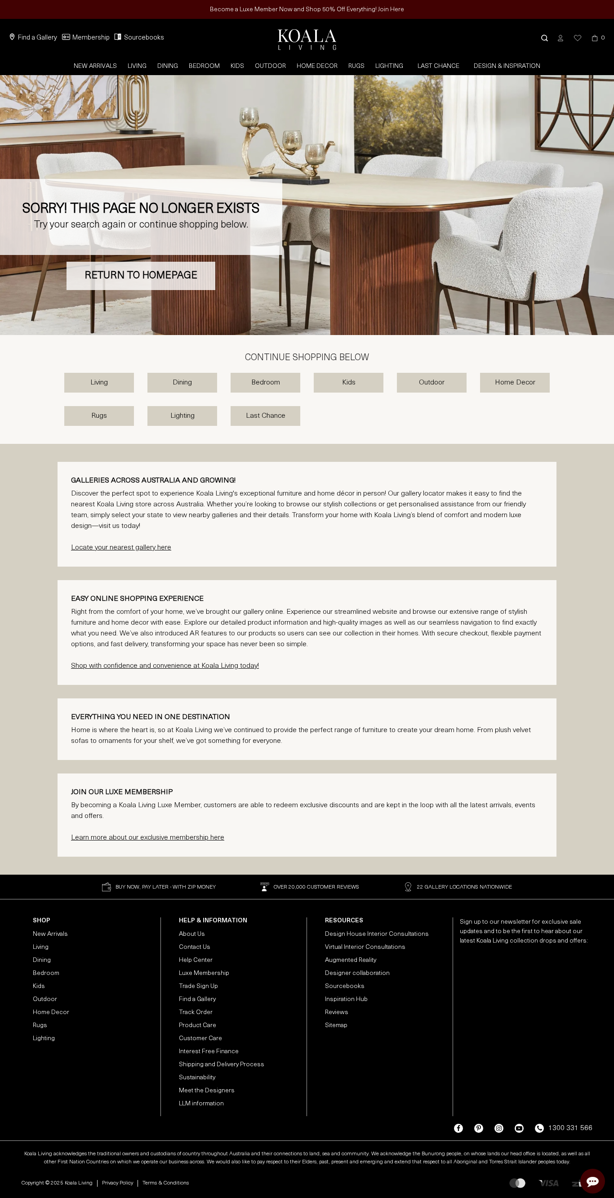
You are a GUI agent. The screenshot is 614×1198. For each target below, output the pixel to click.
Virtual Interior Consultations (365, 947)
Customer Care (200, 1038)
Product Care (197, 1025)
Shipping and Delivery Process (221, 1064)
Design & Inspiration (507, 66)
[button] (544, 38)
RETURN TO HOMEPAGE (141, 276)
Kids (237, 66)
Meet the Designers (207, 1090)
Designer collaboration (357, 973)
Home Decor (317, 66)
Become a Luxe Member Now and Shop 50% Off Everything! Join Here (307, 9)
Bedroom (204, 66)
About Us (192, 934)
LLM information (201, 1103)
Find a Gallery (37, 38)
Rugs (356, 66)
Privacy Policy (117, 1183)
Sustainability (197, 1077)
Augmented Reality (350, 960)
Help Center (196, 960)
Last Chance (438, 66)
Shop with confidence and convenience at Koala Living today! (165, 666)
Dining (167, 66)
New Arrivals (95, 66)
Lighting (389, 66)
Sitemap (336, 1025)
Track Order (196, 1012)
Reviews (336, 1012)
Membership (91, 38)
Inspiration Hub (346, 999)
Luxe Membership (204, 973)
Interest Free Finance (209, 1051)
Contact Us (194, 947)
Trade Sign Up (198, 986)
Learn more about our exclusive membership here (147, 837)
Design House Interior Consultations (377, 934)
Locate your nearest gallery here (121, 547)
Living (137, 66)
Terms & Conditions (165, 1183)
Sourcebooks (144, 38)
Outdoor (270, 66)
